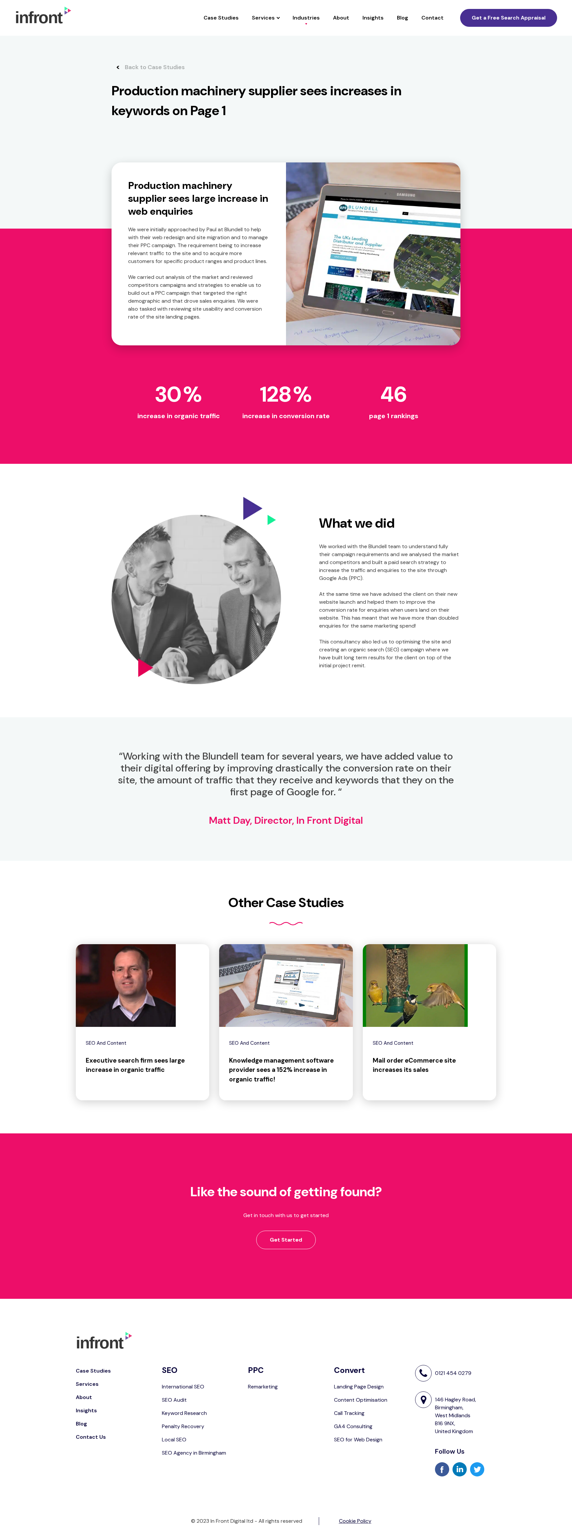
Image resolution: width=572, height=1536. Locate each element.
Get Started (286, 1239)
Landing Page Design (359, 1386)
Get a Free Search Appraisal (509, 17)
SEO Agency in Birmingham (194, 1452)
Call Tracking (349, 1413)
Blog (402, 17)
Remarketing (263, 1386)
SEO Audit (174, 1399)
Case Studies (221, 17)
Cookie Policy (355, 1520)
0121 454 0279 (453, 1373)
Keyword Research (184, 1413)
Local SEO (174, 1439)
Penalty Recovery (183, 1426)
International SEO (183, 1386)
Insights (373, 17)
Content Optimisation (360, 1399)
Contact (432, 17)
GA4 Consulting (353, 1426)
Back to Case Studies (155, 67)
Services (263, 17)
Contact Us (91, 1436)
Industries (306, 17)
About (341, 17)
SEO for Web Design (358, 1439)
